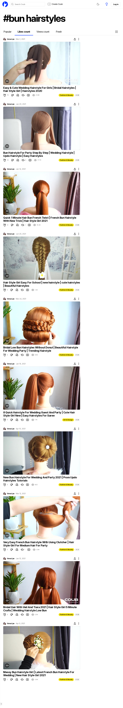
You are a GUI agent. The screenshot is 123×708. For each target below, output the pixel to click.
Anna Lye (10, 39)
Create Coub (57, 4)
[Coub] (5, 4)
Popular (7, 31)
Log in (115, 4)
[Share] (74, 39)
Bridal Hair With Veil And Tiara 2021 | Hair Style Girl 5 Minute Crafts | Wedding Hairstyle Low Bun (40, 609)
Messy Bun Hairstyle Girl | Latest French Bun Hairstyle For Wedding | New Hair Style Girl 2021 (38, 674)
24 (77, 355)
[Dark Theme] (98, 4)
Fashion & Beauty (66, 95)
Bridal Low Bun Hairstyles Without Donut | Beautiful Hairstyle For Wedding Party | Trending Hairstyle (40, 349)
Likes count (24, 31)
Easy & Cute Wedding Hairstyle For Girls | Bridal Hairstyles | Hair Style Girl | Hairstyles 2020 (39, 89)
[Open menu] (1, 704)
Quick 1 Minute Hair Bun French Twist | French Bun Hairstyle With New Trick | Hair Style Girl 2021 (39, 219)
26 (77, 225)
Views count (43, 31)
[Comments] (17, 95)
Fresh (59, 31)
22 (77, 679)
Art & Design (68, 420)
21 (77, 550)
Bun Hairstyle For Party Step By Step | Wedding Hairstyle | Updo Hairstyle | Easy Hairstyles (39, 154)
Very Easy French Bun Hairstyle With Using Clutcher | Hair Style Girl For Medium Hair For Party (38, 544)
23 (77, 290)
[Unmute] (7, 81)
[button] (117, 32)
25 (77, 95)
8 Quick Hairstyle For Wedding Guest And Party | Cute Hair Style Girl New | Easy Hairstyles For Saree (39, 414)
